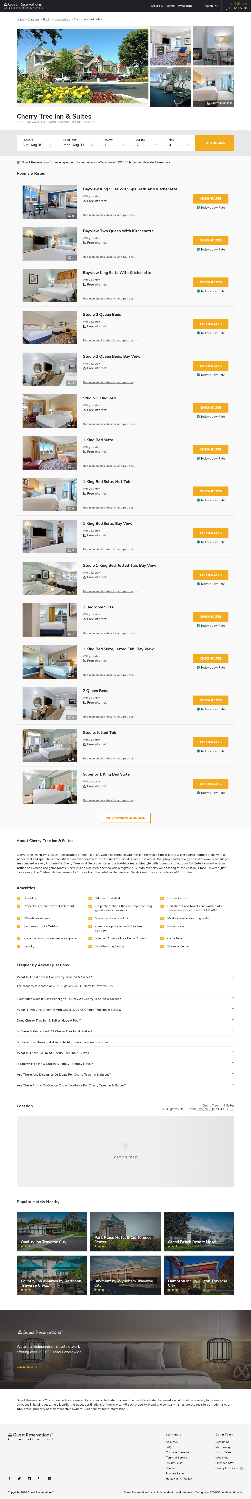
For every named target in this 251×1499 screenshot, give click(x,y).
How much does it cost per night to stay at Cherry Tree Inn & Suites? (69, 999)
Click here (90, 1409)
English (208, 6)
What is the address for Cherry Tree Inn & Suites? (54, 977)
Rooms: (108, 140)
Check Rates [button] (211, 198)
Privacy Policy (174, 1463)
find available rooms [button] (125, 818)
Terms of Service (176, 1457)
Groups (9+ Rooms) (163, 6)
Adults (140, 140)
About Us (172, 1442)
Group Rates (223, 1452)
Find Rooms (215, 143)
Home (20, 19)
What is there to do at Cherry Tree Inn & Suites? (53, 1053)
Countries (33, 19)
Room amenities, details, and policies (108, 215)
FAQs (169, 1447)
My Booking (185, 6)
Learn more (163, 162)
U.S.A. (46, 19)
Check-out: (70, 140)
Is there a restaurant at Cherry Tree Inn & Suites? (54, 1031)
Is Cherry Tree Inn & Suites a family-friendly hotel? (55, 1064)
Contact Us (222, 1442)
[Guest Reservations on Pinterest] (40, 1478)
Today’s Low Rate (213, 207)
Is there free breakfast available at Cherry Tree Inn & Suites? (62, 1042)
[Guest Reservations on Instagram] (30, 1478)
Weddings (222, 1457)
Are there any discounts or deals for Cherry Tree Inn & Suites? (64, 1074)
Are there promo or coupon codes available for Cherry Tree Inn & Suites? (71, 1085)
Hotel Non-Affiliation (179, 1479)
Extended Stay (225, 1463)
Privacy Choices (225, 1468)
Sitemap (171, 1468)
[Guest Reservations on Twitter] (20, 1478)
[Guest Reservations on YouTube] (48, 1478)
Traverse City (62, 19)
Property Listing (175, 1473)
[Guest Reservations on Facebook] (11, 1478)
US (232, 1109)
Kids (171, 140)
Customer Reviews (177, 1452)
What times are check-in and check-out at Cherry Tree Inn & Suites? (69, 1010)
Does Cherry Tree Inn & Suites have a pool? (49, 1020)
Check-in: (28, 140)
